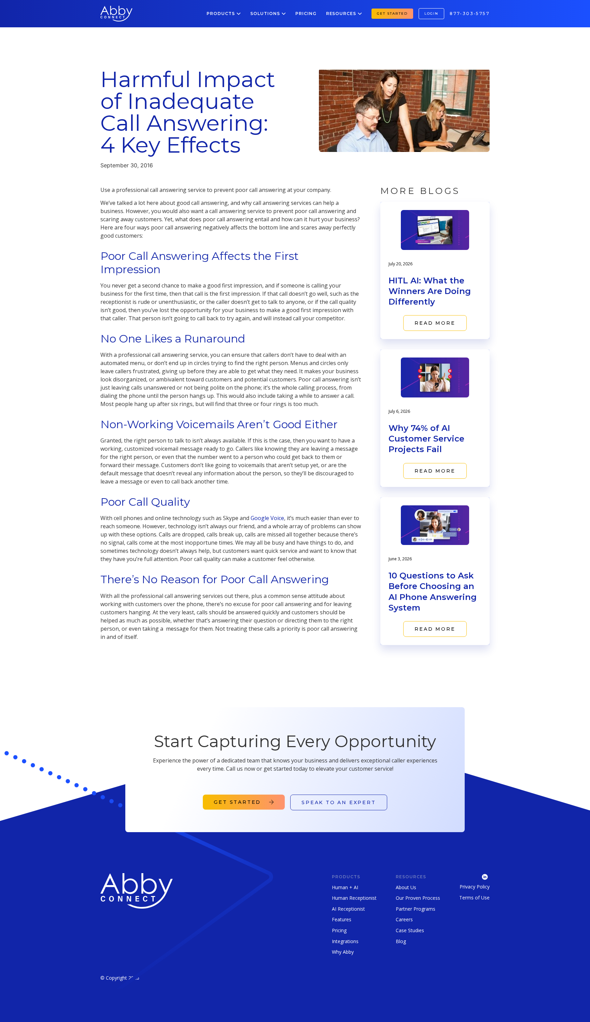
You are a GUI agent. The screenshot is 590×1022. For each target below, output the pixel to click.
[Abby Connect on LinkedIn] (474, 876)
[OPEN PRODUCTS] (239, 14)
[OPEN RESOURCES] (360, 14)
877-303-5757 (470, 13)
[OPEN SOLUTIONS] (284, 14)
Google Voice (267, 518)
